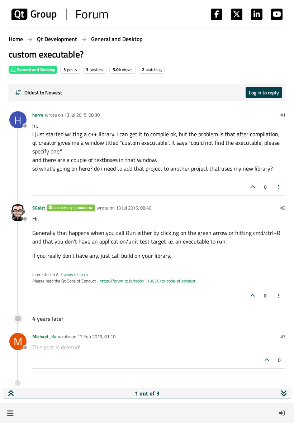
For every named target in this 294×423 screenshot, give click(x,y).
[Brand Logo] (59, 14)
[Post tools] (279, 186)
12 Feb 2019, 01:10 (96, 336)
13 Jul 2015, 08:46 (133, 207)
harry (37, 114)
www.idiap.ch (75, 274)
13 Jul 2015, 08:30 (82, 114)
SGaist (38, 207)
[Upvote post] (252, 186)
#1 (282, 114)
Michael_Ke (44, 336)
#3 (282, 336)
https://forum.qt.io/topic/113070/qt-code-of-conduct (147, 280)
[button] (10, 413)
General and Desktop (36, 69)
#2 (282, 207)
